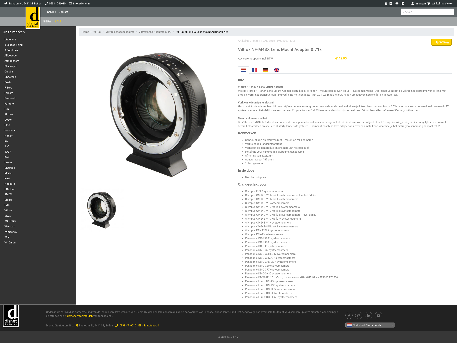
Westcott (9, 226)
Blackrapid (10, 66)
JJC (6, 146)
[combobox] (370, 325)
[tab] (243, 70)
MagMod (9, 167)
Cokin (7, 82)
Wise (7, 237)
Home (85, 31)
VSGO (7, 215)
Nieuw (47, 21)
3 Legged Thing (13, 44)
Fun (6, 109)
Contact (63, 12)
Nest (7, 178)
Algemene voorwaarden (79, 316)
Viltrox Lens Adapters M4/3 (155, 31)
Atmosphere (11, 61)
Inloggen (420, 3)
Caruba (8, 71)
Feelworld (10, 98)
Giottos (8, 114)
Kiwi (6, 157)
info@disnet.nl (81, 3)
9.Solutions (11, 50)
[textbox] (370, 325)
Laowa (8, 162)
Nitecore (9, 183)
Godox (8, 119)
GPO (7, 125)
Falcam (8, 93)
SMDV (8, 194)
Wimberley (10, 231)
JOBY (7, 151)
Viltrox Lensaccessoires (120, 31)
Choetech (10, 77)
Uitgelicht (10, 39)
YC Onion (10, 242)
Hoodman (10, 130)
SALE (58, 21)
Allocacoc (10, 55)
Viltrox (8, 210)
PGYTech (9, 189)
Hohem (8, 135)
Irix (6, 141)
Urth (6, 205)
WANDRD (10, 221)
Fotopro (9, 103)
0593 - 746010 (57, 3)
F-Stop (8, 87)
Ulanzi (8, 199)
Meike (8, 173)
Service (51, 12)
